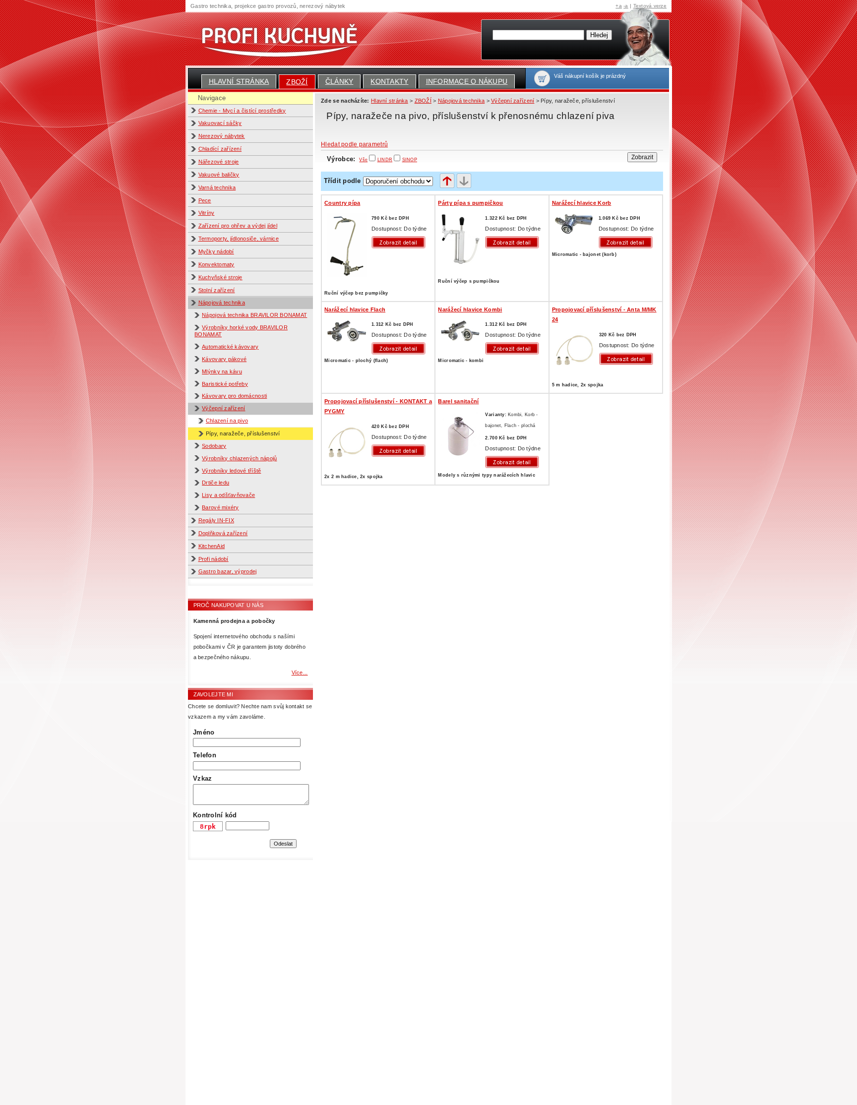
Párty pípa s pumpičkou (470, 203)
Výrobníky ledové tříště (231, 471)
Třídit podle (342, 180)
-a (625, 5)
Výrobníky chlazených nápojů (239, 458)
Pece (204, 200)
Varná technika (217, 187)
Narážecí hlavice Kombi (470, 309)
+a (618, 5)
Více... (300, 672)
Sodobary (214, 446)
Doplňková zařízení (223, 533)
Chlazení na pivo (227, 421)
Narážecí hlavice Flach (354, 309)
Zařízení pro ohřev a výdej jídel (238, 226)
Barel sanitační (458, 401)
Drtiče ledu (215, 483)
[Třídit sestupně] (464, 181)
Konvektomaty (216, 264)
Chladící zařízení (220, 149)
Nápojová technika (221, 303)
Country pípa (342, 203)
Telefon (204, 755)
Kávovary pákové (224, 359)
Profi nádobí (213, 559)
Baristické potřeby (225, 384)
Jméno (203, 732)
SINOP (409, 159)
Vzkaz (202, 778)
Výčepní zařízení (223, 408)
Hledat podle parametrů (354, 144)
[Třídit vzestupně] (447, 181)
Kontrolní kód (215, 815)
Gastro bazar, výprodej (227, 571)
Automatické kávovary (230, 347)
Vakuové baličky (219, 175)
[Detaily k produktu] (400, 242)
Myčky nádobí (216, 251)
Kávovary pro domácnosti (234, 396)
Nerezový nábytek (221, 136)
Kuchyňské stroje (220, 277)
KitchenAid (211, 546)
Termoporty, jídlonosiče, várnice (238, 239)
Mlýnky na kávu (222, 371)
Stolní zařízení (216, 290)
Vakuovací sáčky (220, 123)
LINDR (384, 159)
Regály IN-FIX (216, 520)
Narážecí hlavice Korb (582, 203)
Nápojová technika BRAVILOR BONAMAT (254, 315)
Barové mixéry (220, 507)
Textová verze (650, 5)
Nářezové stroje (218, 162)
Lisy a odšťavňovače (228, 495)
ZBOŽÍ (296, 82)
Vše (363, 159)
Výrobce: (347, 159)
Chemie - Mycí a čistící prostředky (242, 111)
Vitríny (206, 213)
